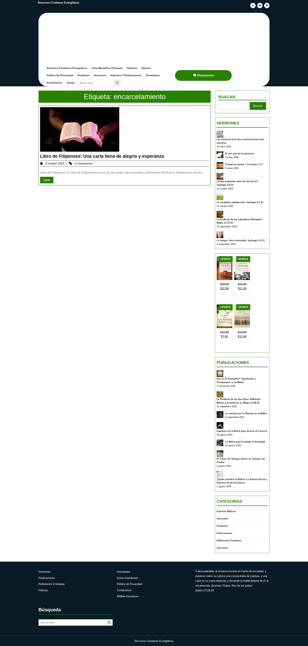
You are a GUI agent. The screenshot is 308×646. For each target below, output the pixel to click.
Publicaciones (233, 362)
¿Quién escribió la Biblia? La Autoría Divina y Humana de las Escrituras (242, 481)
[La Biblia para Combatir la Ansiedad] (220, 443)
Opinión (146, 68)
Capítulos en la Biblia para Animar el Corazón (242, 431)
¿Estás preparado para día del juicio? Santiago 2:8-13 (237, 183)
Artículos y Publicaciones (126, 75)
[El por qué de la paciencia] (220, 154)
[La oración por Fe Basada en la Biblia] (220, 414)
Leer (48, 180)
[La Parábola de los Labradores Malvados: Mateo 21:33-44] (220, 214)
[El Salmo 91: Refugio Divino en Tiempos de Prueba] (220, 453)
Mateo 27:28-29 (204, 590)
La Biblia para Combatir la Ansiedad (245, 441)
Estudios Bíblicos (226, 511)
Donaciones (205, 75)
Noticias (132, 68)
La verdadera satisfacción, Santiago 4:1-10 (240, 202)
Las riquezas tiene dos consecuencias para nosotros (240, 141)
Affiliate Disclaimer (127, 596)
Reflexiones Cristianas (229, 540)
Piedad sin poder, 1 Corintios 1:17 (244, 164)
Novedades (153, 75)
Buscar (226, 97)
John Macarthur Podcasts (107, 68)
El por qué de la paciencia (239, 153)
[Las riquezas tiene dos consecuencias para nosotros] (220, 134)
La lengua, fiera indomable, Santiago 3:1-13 (241, 240)
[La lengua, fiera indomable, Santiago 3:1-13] (220, 234)
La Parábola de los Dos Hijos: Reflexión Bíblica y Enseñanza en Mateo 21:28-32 (238, 401)
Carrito (71, 82)
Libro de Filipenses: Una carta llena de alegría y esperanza (102, 156)
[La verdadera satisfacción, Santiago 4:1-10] (220, 196)
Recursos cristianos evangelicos (67, 68)
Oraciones (222, 518)
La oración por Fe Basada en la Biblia (246, 413)
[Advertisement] (156, 38)
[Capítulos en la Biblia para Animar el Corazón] (220, 425)
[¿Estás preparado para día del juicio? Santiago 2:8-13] (220, 176)
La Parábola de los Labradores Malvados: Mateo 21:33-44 (239, 221)
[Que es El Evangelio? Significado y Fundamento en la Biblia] (220, 373)
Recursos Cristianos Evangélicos (58, 2)
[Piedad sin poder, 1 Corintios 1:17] (220, 165)
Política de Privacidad (60, 75)
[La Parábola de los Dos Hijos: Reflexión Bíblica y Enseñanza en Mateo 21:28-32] (220, 394)
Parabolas (84, 75)
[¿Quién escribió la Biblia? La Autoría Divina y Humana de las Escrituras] (220, 474)
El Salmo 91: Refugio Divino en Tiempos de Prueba (241, 460)
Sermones (100, 75)
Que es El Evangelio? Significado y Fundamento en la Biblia (236, 380)
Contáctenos (54, 82)
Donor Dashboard (127, 577)
